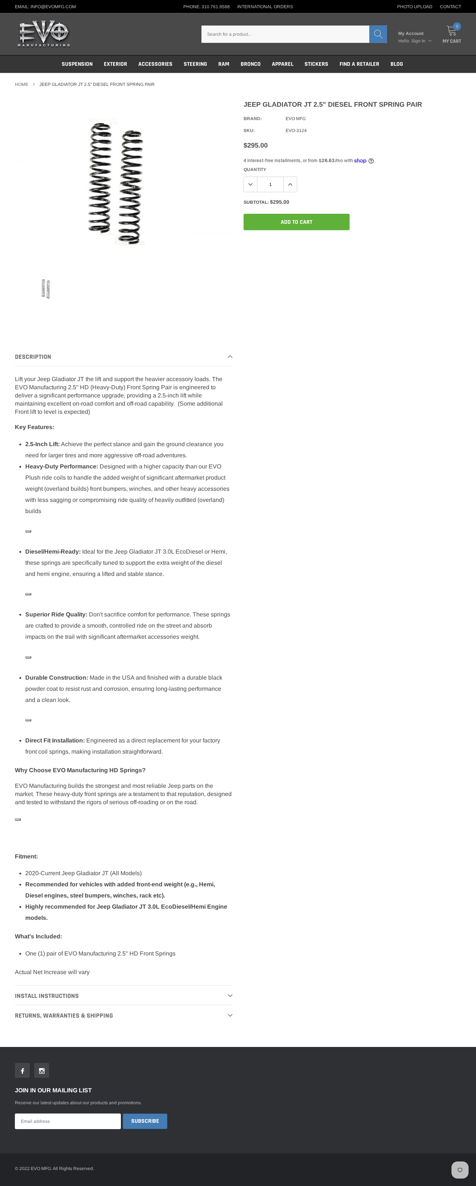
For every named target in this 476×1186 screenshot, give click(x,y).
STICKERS (316, 64)
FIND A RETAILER (359, 64)
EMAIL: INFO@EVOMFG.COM (45, 6)
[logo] (44, 34)
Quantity (255, 169)
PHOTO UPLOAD (414, 6)
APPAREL (282, 64)
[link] (47, 289)
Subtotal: (256, 202)
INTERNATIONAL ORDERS (265, 6)
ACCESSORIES (155, 64)
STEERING (195, 64)
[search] (378, 34)
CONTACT (450, 6)
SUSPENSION (77, 64)
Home (21, 84)
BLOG (396, 64)
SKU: (249, 130)
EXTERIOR (115, 64)
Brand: (253, 118)
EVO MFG (296, 118)
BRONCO (251, 64)
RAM (223, 64)
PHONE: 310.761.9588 (206, 6)
